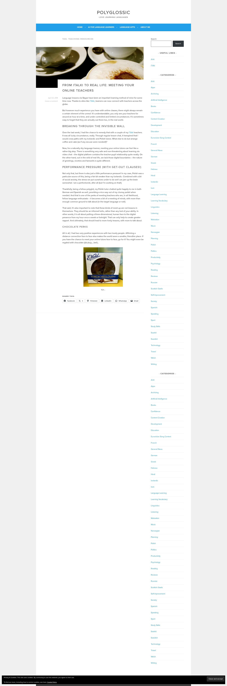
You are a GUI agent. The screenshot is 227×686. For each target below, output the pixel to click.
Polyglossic (113, 12)
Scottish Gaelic (157, 289)
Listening (154, 213)
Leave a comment (51, 101)
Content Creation (158, 119)
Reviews (154, 276)
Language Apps (127, 27)
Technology (155, 345)
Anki (152, 59)
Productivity (155, 257)
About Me (145, 27)
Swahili (153, 333)
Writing (154, 364)
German (154, 157)
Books (153, 106)
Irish (152, 188)
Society (154, 301)
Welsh (153, 358)
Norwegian (155, 232)
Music (153, 226)
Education (155, 131)
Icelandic (154, 182)
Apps (153, 87)
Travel (153, 352)
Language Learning (159, 194)
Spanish (154, 307)
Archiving (155, 94)
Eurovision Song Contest (161, 138)
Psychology (155, 264)
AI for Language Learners (101, 27)
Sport (153, 320)
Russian (154, 282)
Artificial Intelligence (159, 100)
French (154, 144)
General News (156, 150)
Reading (154, 270)
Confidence (155, 113)
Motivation (155, 220)
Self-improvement (158, 295)
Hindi (153, 175)
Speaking (154, 314)
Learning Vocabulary (159, 201)
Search (154, 39)
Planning (154, 238)
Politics (154, 251)
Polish (153, 245)
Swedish (154, 339)
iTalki (92, 101)
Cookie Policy (52, 682)
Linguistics (155, 207)
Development (156, 125)
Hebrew (154, 169)
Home (79, 27)
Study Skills (155, 326)
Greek (153, 163)
